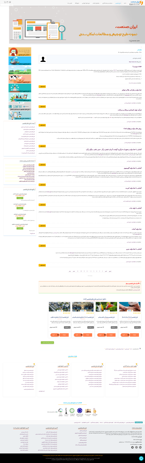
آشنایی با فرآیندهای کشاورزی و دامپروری (60, 389)
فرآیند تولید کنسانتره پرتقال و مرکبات (130, 110)
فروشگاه (77, 3)
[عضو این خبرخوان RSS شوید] (140, 54)
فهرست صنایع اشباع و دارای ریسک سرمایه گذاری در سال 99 (125, 370)
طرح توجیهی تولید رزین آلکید (28, 376)
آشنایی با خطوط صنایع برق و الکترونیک (61, 372)
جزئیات (134, 335)
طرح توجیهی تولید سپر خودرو (28, 372)
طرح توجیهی (118, 3)
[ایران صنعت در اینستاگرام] (136, 448)
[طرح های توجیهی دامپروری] (20, 79)
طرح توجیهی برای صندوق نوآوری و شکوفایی (26, 181)
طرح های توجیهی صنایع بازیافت (29, 146)
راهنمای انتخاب (96, 3)
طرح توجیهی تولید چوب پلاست (51, 436)
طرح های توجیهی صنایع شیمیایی (29, 129)
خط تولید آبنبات (137, 229)
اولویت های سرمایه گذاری (108, 422)
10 (81, 271)
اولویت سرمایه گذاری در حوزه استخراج (129, 376)
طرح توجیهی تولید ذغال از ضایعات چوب (50, 448)
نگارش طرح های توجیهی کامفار (29, 171)
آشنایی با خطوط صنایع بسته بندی (62, 374)
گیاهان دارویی (25, 436)
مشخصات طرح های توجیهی (29, 175)
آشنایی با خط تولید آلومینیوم (133, 168)
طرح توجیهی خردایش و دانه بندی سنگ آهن (49, 438)
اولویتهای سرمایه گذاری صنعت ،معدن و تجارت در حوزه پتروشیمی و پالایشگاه (122, 384)
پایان (70, 271)
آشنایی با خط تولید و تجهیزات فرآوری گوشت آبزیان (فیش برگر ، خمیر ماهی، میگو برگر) (114, 149)
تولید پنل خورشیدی (24, 442)
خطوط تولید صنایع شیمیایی (131, 262)
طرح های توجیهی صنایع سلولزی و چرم (28, 136)
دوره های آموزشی (86, 3)
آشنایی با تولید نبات (135, 208)
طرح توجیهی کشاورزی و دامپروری (80, 433)
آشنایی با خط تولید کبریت (133, 188)
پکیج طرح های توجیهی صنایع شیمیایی (95, 384)
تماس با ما (70, 3)
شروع (110, 271)
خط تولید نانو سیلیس (24, 440)
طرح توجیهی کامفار (83, 440)
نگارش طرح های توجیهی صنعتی (28, 165)
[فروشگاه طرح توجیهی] (10, 2)
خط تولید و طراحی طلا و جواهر (132, 90)
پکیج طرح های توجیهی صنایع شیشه (95, 382)
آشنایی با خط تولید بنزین (134, 249)
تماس (134, 287)
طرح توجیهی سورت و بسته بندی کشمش (50, 446)
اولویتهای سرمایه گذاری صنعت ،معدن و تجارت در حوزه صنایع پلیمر (124, 382)
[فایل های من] (7, 2)
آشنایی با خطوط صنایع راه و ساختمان (61, 379)
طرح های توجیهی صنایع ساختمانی (29, 134)
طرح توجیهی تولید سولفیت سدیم (27, 374)
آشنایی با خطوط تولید (85, 422)
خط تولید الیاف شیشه (24, 450)
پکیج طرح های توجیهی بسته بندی (96, 386)
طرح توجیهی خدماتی (82, 438)
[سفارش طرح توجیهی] (20, 52)
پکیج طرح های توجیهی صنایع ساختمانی (95, 372)
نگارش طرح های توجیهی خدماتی (28, 168)
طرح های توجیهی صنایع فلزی (30, 132)
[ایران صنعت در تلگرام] (132, 448)
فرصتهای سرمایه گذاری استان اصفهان (129, 386)
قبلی (106, 271)
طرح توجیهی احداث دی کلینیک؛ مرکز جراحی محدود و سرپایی (46, 434)
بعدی (74, 271)
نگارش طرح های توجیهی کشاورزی (28, 166)
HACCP (115, 70)
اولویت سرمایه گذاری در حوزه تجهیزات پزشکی (127, 374)
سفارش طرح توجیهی (30, 173)
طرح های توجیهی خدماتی (30, 150)
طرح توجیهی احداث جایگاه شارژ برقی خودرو (49, 444)
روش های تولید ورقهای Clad (133, 128)
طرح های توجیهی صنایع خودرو (29, 141)
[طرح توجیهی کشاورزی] (20, 70)
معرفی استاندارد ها (132, 83)
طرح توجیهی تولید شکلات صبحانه (27, 384)
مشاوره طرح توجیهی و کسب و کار (81, 445)
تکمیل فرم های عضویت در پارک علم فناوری (26, 178)
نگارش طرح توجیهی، (136, 290)
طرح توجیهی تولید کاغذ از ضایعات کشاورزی (49, 442)
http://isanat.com (132, 62)
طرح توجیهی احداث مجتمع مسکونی (60, 317)
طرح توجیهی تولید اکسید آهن (51, 432)
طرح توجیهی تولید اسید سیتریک (51, 440)
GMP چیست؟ (137, 66)
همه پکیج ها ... (32, 233)
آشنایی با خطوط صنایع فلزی (63, 384)
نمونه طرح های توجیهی (130, 422)
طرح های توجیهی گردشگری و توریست (28, 153)
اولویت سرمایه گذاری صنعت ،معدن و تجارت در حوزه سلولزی (125, 380)
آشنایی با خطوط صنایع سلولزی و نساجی (61, 386)
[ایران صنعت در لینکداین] (140, 448)
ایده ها (101, 422)
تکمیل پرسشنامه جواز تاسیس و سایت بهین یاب (26, 176)
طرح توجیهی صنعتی (83, 431)
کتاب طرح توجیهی (77, 422)
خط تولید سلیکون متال (24, 438)
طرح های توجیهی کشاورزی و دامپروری (28, 148)
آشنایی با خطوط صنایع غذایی (62, 370)
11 (77, 271)
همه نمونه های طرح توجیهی (29, 389)
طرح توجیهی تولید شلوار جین (28, 386)
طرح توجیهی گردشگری (82, 435)
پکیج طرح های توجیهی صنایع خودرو (95, 374)
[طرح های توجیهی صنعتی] (20, 61)
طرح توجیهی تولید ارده (29, 382)
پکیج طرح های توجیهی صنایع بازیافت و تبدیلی (93, 380)
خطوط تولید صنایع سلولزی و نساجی (129, 201)
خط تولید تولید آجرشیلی (23, 448)
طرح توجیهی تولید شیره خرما (28, 380)
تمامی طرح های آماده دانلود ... (47, 343)
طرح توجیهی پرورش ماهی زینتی (106, 317)
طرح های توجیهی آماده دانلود (119, 422)
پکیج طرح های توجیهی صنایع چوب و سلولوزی (94, 378)
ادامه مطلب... (42, 87)
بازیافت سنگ (25, 444)
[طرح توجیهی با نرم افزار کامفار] (20, 107)
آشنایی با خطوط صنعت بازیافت (62, 382)
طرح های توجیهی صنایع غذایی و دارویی (28, 127)
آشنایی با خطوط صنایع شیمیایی (62, 377)
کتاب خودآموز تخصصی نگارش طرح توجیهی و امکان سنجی (91, 370)
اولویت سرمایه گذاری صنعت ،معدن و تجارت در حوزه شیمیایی (125, 378)
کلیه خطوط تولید (41, 391)
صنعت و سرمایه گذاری (107, 3)
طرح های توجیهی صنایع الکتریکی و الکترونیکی (26, 139)
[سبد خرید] (5, 2)
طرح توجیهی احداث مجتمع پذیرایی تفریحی (83, 317)
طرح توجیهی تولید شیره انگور (28, 378)
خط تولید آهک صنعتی (24, 446)
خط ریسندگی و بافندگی (24, 434)
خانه (125, 3)
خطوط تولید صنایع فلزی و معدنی (130, 103)
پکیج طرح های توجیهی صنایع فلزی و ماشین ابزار (93, 376)
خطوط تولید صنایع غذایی (131, 121)
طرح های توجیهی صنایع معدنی (29, 143)
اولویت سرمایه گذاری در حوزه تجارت (129, 372)
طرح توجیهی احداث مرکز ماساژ (130, 317)
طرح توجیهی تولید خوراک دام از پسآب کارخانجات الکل (47, 450)
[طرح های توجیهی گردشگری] (20, 98)
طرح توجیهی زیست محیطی (28, 370)
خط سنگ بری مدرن (24, 432)
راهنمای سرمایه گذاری (95, 422)
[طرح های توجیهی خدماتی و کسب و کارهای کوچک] (20, 88)
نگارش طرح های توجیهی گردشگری (28, 170)
